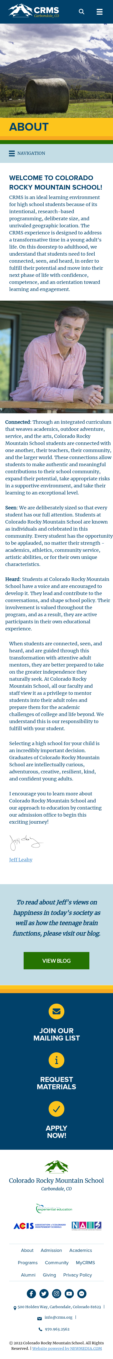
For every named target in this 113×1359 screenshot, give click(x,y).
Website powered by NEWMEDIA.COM (67, 1348)
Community (57, 1263)
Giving (49, 1275)
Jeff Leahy (20, 860)
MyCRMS (85, 1263)
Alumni (28, 1275)
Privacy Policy (77, 1275)
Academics (80, 1250)
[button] (82, 12)
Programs (28, 1263)
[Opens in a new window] (56, 1209)
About (27, 1250)
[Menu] (99, 11)
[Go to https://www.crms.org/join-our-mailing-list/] (56, 1011)
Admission (51, 1250)
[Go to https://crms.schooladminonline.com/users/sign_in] (56, 1109)
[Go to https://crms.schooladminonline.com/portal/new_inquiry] (56, 1060)
